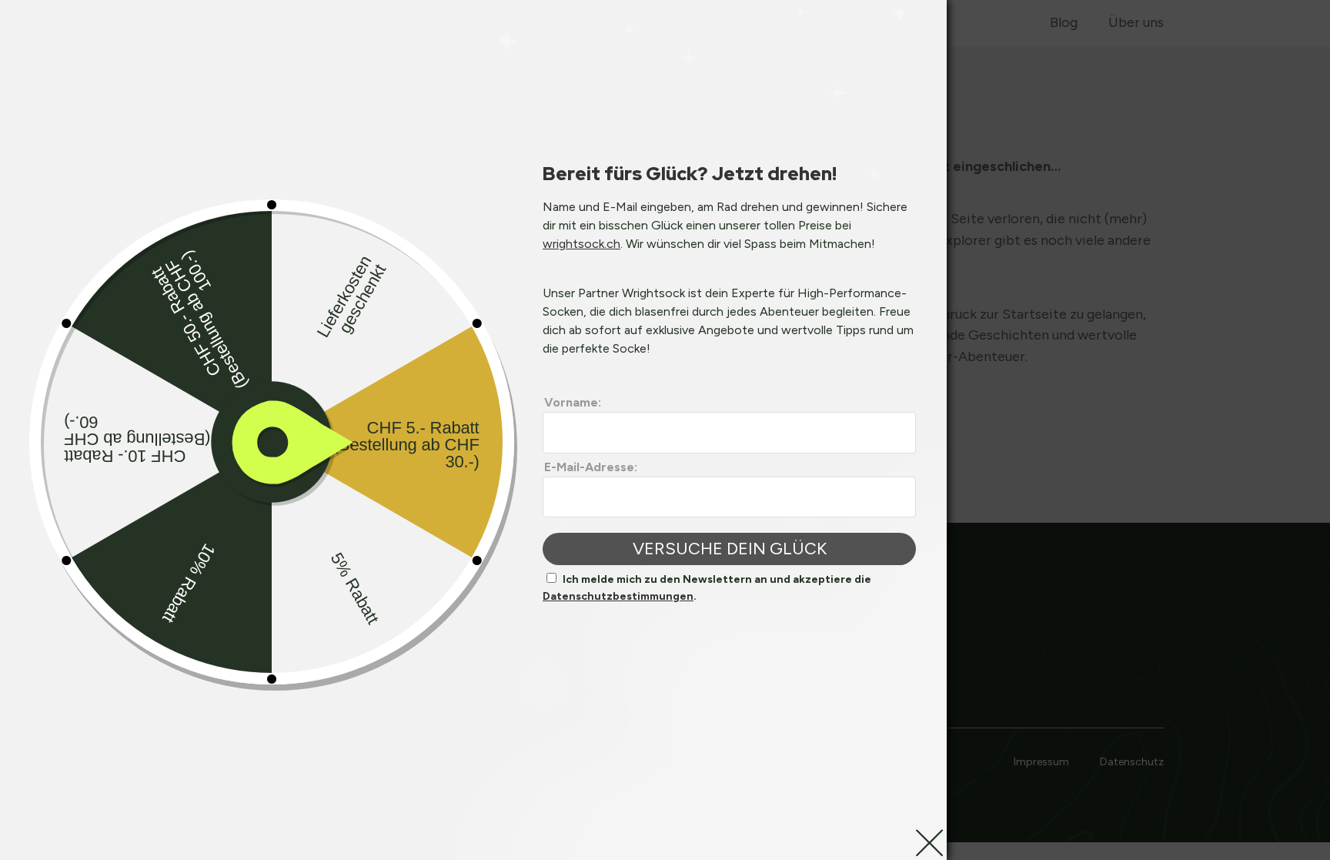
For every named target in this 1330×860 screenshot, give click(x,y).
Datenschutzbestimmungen (618, 596)
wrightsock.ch (581, 243)
